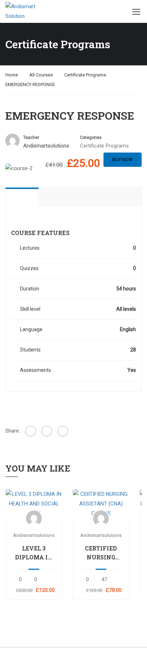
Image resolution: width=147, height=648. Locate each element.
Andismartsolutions (34, 535)
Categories (91, 137)
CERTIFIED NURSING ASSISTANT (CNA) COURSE (100, 553)
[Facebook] (30, 431)
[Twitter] (46, 431)
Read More (34, 504)
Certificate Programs (85, 75)
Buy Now (122, 159)
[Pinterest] (62, 431)
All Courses (41, 75)
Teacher (31, 137)
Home (11, 75)
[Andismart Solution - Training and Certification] (20, 11)
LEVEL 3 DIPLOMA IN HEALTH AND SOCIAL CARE (34, 553)
